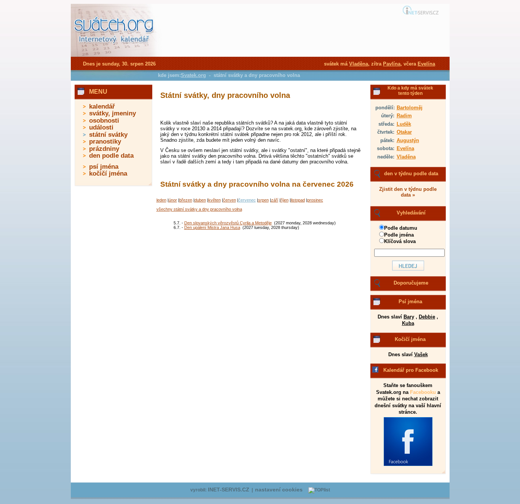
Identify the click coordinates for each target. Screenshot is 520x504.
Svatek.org (193, 75)
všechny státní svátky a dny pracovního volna (199, 209)
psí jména (103, 166)
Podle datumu (400, 228)
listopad (298, 200)
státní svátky (108, 134)
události (101, 127)
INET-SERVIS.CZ (228, 490)
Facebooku (423, 392)
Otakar (404, 132)
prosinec (315, 200)
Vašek (421, 354)
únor (173, 200)
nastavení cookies (279, 490)
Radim (404, 115)
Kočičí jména (410, 339)
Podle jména (399, 235)
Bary (409, 317)
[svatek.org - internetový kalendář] (114, 55)
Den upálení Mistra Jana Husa (212, 227)
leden (161, 200)
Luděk (404, 124)
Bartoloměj (410, 107)
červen (229, 200)
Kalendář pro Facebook (410, 370)
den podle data (111, 155)
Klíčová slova (400, 241)
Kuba (408, 323)
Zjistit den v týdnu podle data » (408, 192)
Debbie (427, 317)
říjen (285, 200)
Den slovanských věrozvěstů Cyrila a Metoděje (228, 223)
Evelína (405, 148)
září (274, 200)
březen (185, 200)
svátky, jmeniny (112, 113)
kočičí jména (108, 173)
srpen (263, 200)
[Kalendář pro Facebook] (408, 464)
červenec (247, 200)
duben (200, 200)
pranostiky (105, 141)
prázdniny (104, 148)
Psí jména (410, 301)
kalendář (102, 106)
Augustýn (408, 140)
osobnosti (104, 120)
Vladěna (406, 157)
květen (214, 200)
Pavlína (391, 64)
